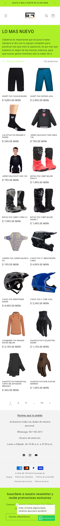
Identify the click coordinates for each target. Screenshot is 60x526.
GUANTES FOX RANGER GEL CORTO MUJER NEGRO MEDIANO (14, 384)
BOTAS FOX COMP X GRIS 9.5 (15, 217)
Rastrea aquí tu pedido (30, 415)
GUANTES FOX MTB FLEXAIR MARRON (42, 383)
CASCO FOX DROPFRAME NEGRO (13, 300)
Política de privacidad (45, 477)
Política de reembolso (24, 477)
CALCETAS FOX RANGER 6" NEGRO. (14, 136)
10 (41, 403)
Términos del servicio (23, 481)
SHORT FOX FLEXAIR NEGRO (14, 96)
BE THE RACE (27, 473)
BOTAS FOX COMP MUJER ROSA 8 (41, 177)
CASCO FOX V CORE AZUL (41, 299)
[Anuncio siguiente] (54, 3)
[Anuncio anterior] (5, 3)
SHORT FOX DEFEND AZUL (41, 96)
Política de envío (42, 481)
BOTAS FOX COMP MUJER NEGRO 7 (41, 218)
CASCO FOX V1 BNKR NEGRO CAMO (42, 259)
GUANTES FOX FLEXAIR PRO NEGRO (42, 342)
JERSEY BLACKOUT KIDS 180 (14, 176)
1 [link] (10, 403)
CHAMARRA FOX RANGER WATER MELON (13, 342)
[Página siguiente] (49, 403)
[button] (6, 16)
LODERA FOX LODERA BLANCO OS (15, 259)
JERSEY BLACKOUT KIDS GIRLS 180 (43, 136)
